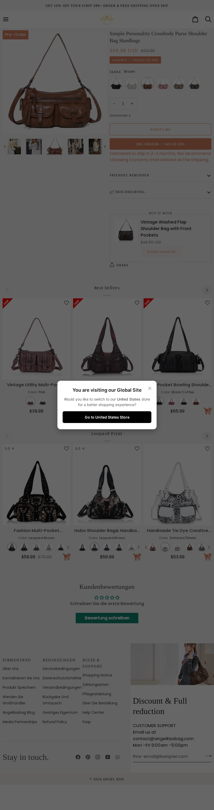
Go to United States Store (107, 417)
